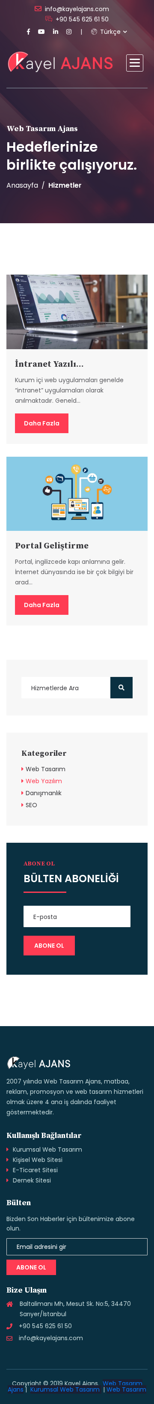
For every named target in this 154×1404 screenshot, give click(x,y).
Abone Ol (31, 1267)
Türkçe (109, 32)
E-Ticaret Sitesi (35, 1170)
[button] (134, 63)
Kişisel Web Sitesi (37, 1160)
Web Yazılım (44, 781)
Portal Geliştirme (52, 546)
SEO (31, 805)
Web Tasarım (45, 769)
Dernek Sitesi (32, 1180)
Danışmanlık (44, 793)
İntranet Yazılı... (49, 364)
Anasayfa (22, 185)
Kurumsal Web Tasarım (47, 1150)
